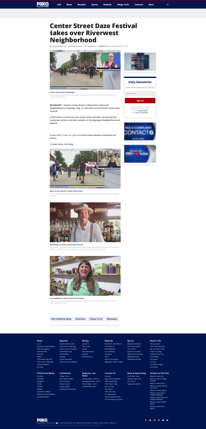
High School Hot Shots (135, 354)
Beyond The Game (133, 352)
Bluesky (39, 389)
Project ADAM (65, 386)
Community (65, 373)
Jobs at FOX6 (109, 386)
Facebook (40, 379)
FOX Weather (64, 354)
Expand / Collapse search (168, 4)
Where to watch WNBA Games (158, 403)
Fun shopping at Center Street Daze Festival (67, 298)
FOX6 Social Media (45, 373)
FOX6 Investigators (43, 349)
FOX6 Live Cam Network (68, 349)
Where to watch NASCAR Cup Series (158, 387)
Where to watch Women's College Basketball (159, 398)
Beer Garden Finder (66, 379)
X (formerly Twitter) (43, 392)
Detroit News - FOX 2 (89, 384)
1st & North (131, 349)
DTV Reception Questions (114, 399)
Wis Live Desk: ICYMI (157, 349)
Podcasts (40, 354)
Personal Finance (88, 352)
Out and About (110, 352)
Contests (108, 376)
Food (106, 357)
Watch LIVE (155, 340)
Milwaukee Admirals (134, 359)
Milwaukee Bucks (133, 357)
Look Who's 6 (109, 346)
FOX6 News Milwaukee (75, 46)
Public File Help (110, 392)
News (39, 340)
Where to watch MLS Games (157, 407)
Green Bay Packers (134, 346)
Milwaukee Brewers (134, 344)
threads (159, 420)
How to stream (155, 344)
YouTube (40, 376)
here (71, 144)
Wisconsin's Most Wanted (46, 346)
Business (85, 354)
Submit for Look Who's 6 (113, 344)
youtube (163, 420)
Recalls (84, 349)
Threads (40, 386)
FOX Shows (154, 367)
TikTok (39, 384)
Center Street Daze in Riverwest (62, 92)
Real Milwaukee (110, 349)
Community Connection (68, 389)
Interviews (108, 354)
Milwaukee (112, 319)
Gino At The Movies (111, 359)
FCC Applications (110, 394)
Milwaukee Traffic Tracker (114, 362)
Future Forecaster (66, 359)
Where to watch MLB (157, 383)
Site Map (40, 367)
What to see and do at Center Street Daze (66, 191)
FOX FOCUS (131, 381)
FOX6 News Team (111, 384)
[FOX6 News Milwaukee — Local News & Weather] (44, 4)
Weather (64, 340)
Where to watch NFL (157, 376)
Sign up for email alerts (113, 379)
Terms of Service (141, 113)
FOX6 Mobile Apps (111, 381)
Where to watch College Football (158, 380)
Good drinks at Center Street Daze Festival (66, 245)
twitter (150, 420)
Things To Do (96, 319)
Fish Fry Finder (65, 381)
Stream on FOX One (159, 373)
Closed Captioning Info (112, 397)
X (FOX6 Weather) (43, 397)
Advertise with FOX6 (134, 379)
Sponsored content (134, 384)
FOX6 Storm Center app (68, 346)
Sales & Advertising (136, 373)
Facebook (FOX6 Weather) (46, 394)
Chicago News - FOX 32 (90, 379)
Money (85, 340)
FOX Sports (154, 359)
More (151, 4)
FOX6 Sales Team (133, 376)
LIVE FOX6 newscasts (157, 346)
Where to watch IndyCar (158, 390)
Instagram (40, 381)
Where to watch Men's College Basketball (158, 394)
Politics (39, 357)
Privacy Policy (142, 111)
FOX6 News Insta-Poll (44, 359)
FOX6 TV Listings (156, 352)
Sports (130, 340)
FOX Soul (153, 362)
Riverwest (97, 120)
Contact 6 (85, 344)
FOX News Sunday (156, 364)
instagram (154, 420)
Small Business (87, 357)
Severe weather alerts (67, 344)
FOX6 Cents (86, 346)
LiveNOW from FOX (157, 354)
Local (39, 344)
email (167, 420)
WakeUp (109, 340)
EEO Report (109, 389)
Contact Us (110, 373)
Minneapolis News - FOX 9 (91, 381)
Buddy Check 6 (65, 384)
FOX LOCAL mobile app (45, 362)
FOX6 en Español (43, 364)
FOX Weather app (66, 352)
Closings (62, 357)
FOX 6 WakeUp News (90, 46)
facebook (146, 420)
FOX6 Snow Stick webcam (69, 362)
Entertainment (42, 352)
